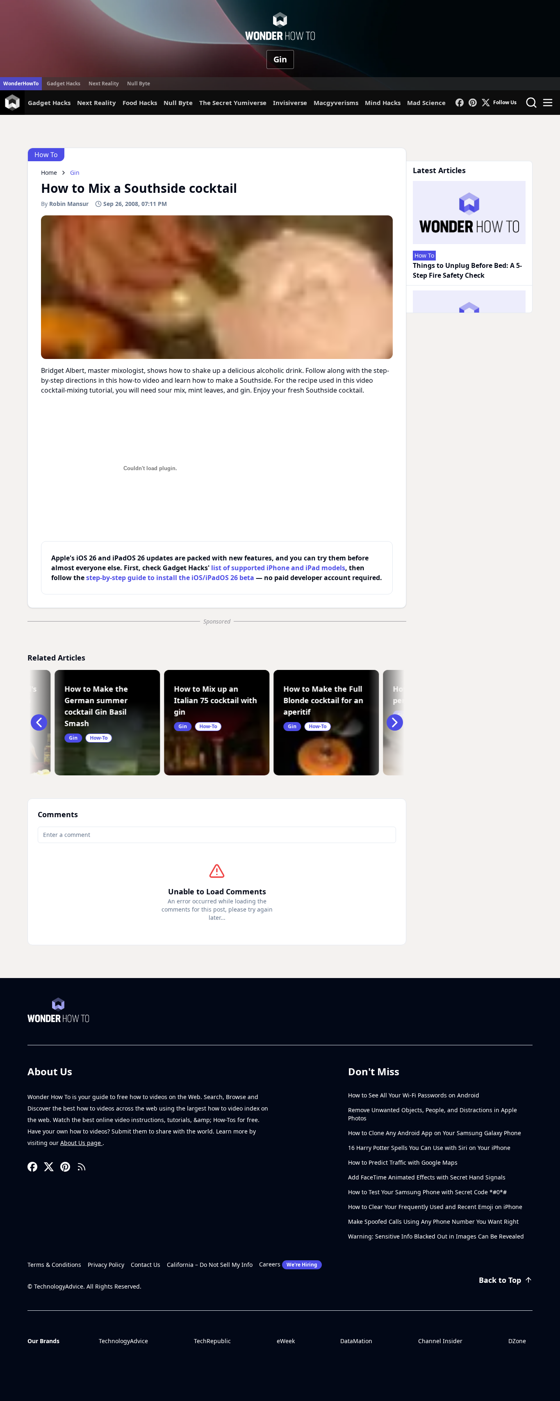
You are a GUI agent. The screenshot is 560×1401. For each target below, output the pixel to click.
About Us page (81, 1143)
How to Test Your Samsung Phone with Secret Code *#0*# (427, 1192)
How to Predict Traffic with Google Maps (403, 1162)
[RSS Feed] (82, 1167)
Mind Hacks (383, 102)
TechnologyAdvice (123, 1341)
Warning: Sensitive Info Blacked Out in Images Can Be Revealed (436, 1236)
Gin (280, 59)
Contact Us (145, 1264)
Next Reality (104, 83)
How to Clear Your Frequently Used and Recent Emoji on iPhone (435, 1207)
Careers (288, 1264)
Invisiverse (290, 102)
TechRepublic (212, 1341)
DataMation (356, 1341)
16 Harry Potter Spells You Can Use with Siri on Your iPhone (429, 1148)
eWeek (286, 1341)
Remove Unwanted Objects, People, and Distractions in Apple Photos (432, 1114)
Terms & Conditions (54, 1264)
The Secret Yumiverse (232, 102)
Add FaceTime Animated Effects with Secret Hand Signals (426, 1177)
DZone (517, 1341)
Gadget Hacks (63, 83)
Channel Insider (440, 1341)
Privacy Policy (106, 1264)
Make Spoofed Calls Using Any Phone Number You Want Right (433, 1221)
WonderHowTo (21, 83)
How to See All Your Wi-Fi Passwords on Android (413, 1095)
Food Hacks (140, 102)
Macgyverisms (336, 102)
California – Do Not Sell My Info (210, 1264)
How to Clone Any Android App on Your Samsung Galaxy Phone (434, 1133)
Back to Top (500, 1280)
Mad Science (426, 102)
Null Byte (138, 83)
